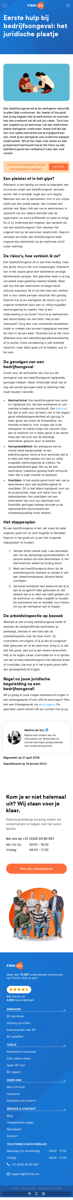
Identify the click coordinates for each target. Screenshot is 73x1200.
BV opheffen (15, 1036)
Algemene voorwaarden (50, 1188)
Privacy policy (29, 1188)
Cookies (15, 1188)
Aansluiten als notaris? (21, 1100)
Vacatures (13, 1093)
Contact (12, 1136)
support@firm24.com (25, 1174)
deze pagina (47, 704)
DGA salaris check (19, 1058)
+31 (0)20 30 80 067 (24, 1164)
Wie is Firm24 (16, 1087)
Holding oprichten (18, 1023)
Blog (10, 1115)
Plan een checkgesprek (36, 868)
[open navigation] (5, 5)
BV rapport (14, 1072)
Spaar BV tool (16, 1065)
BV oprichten (15, 1016)
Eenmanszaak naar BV (21, 1029)
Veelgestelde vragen (20, 1122)
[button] (36, 1009)
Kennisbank (14, 1129)
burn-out (61, 408)
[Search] (67, 5)
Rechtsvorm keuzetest (21, 1051)
